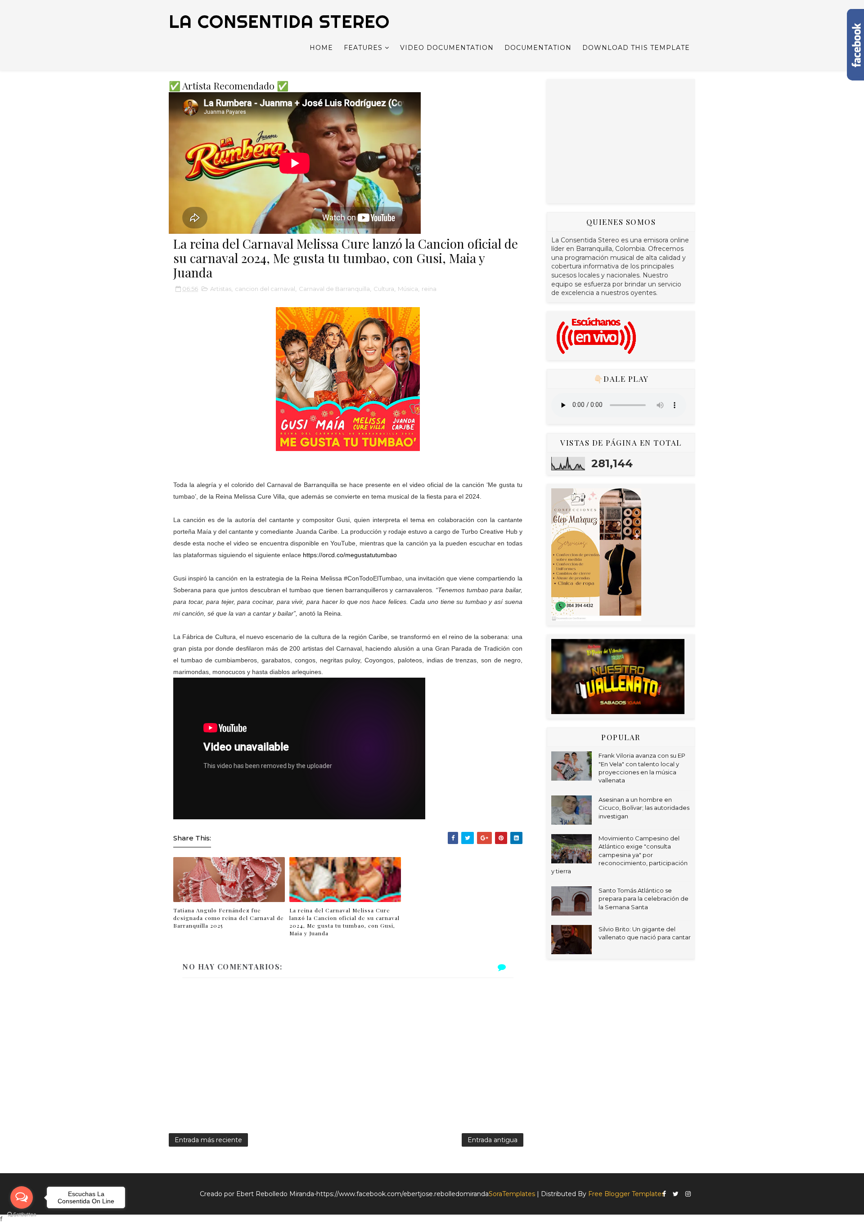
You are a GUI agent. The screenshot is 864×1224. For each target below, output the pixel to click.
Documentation (538, 48)
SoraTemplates (512, 1194)
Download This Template (636, 48)
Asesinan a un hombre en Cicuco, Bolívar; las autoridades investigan (643, 807)
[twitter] (675, 1194)
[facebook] (664, 1194)
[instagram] (688, 1194)
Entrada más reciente (208, 1140)
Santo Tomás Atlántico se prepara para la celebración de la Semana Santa (643, 898)
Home (321, 48)
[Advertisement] (618, 140)
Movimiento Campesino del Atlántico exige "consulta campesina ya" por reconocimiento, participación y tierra (619, 855)
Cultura (384, 288)
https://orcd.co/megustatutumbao (350, 554)
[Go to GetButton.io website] (21, 1215)
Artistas (220, 288)
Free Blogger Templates (626, 1194)
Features (363, 48)
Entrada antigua (493, 1140)
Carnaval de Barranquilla (334, 288)
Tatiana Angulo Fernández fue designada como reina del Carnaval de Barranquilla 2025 (228, 918)
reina (429, 288)
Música (408, 288)
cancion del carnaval (265, 288)
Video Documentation (447, 48)
